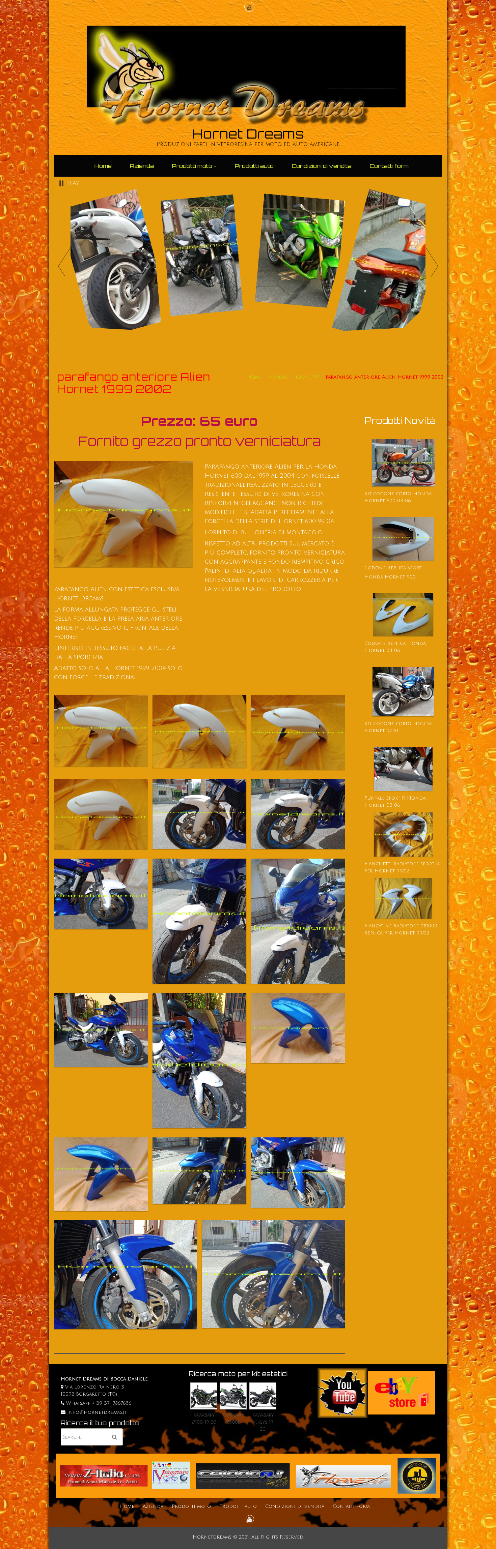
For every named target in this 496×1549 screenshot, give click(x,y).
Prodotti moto (192, 165)
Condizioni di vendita (322, 165)
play (72, 183)
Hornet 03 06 (382, 805)
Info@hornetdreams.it (97, 1412)
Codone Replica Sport (392, 567)
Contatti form (389, 165)
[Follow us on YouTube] (248, 7)
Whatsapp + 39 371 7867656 (98, 1403)
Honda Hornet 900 (390, 576)
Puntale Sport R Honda (394, 798)
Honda (277, 377)
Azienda (142, 165)
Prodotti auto (254, 165)
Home (103, 165)
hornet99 (306, 377)
